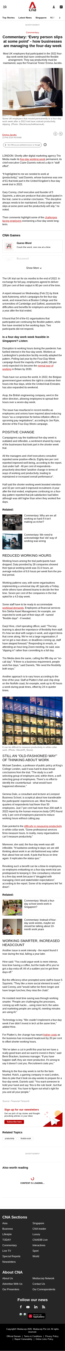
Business (7, 1228)
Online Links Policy (44, 1339)
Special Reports (11, 1256)
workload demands (13, 608)
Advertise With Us (12, 1284)
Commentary (32, 32)
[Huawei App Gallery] (37, 1316)
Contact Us (38, 1284)
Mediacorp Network (43, 1278)
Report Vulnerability (23, 1339)
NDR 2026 (55, 17)
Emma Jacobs (9, 134)
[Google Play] (21, 1315)
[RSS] (43, 1307)
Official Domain (14, 1336)
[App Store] (25, 1315)
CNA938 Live (40, 1239)
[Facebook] (21, 1307)
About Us (7, 1278)
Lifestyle (7, 1234)
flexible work (26, 1138)
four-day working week (32, 159)
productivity (9, 1138)
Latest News (25, 17)
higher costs (50, 1034)
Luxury (36, 1234)
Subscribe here (14, 1122)
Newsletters (9, 1262)
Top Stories (8, 17)
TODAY (6, 1239)
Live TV (6, 1250)
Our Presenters (10, 1289)
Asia (4, 1223)
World (35, 1256)
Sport (35, 1250)
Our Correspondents (43, 1289)
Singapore (41, 17)
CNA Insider (39, 1228)
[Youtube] (28, 1307)
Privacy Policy (52, 1336)
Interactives (38, 1245)
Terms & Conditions (33, 1336)
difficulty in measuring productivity (43, 826)
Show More (32, 268)
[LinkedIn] (35, 1307)
